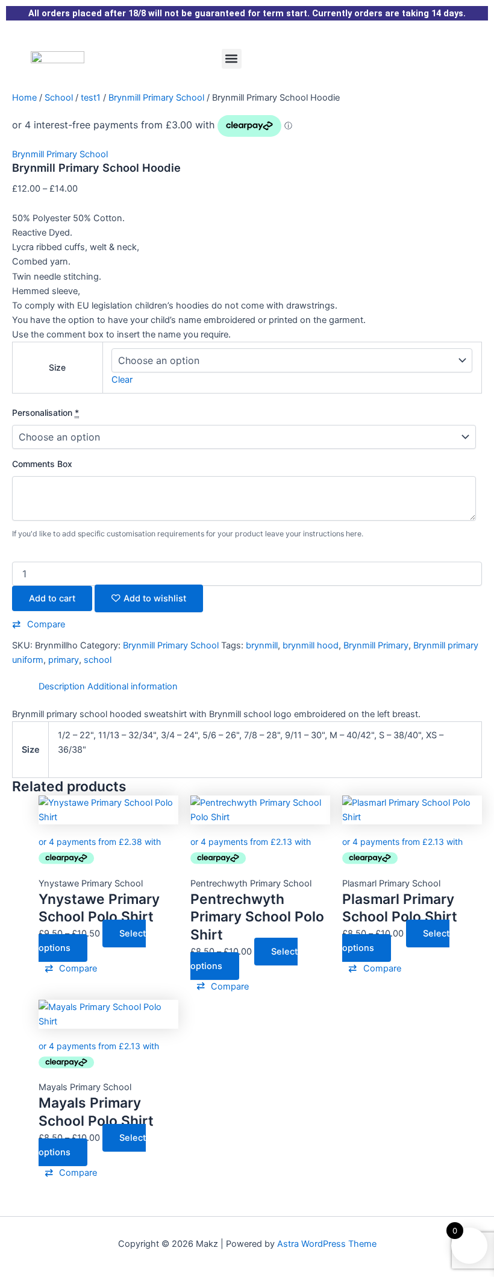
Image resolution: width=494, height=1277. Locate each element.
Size (57, 367)
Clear (122, 379)
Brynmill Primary (375, 645)
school (97, 659)
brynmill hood (311, 645)
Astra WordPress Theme (327, 1243)
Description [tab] (62, 686)
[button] (232, 59)
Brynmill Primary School (156, 97)
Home (24, 97)
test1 (91, 97)
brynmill (262, 645)
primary (63, 659)
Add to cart (52, 598)
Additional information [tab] (132, 686)
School (59, 97)
